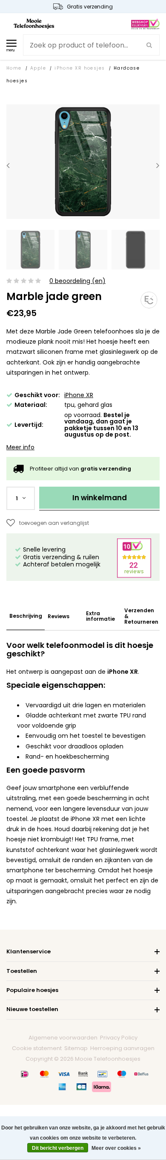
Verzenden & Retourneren (141, 616)
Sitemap (76, 1048)
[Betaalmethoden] (25, 1073)
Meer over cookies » (116, 1148)
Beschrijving (25, 616)
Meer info (20, 447)
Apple (38, 68)
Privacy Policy (118, 1038)
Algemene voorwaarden (63, 1038)
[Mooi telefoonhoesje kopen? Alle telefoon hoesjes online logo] (33, 23)
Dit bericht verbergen (57, 1148)
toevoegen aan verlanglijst (54, 523)
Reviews (58, 616)
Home (14, 68)
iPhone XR (78, 395)
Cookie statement (37, 1048)
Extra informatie (100, 616)
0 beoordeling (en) (77, 281)
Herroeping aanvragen (122, 1048)
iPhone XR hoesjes (79, 68)
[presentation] (8, 165)
